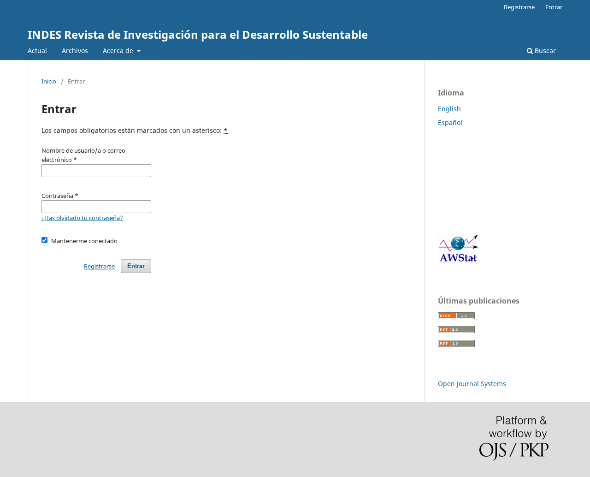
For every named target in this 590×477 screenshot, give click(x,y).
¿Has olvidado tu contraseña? (82, 218)
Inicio (48, 81)
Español (450, 122)
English (449, 108)
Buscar (544, 50)
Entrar (553, 7)
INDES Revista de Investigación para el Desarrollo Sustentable (198, 34)
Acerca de (119, 50)
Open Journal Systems (472, 383)
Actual (37, 50)
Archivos (75, 50)
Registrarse (519, 7)
